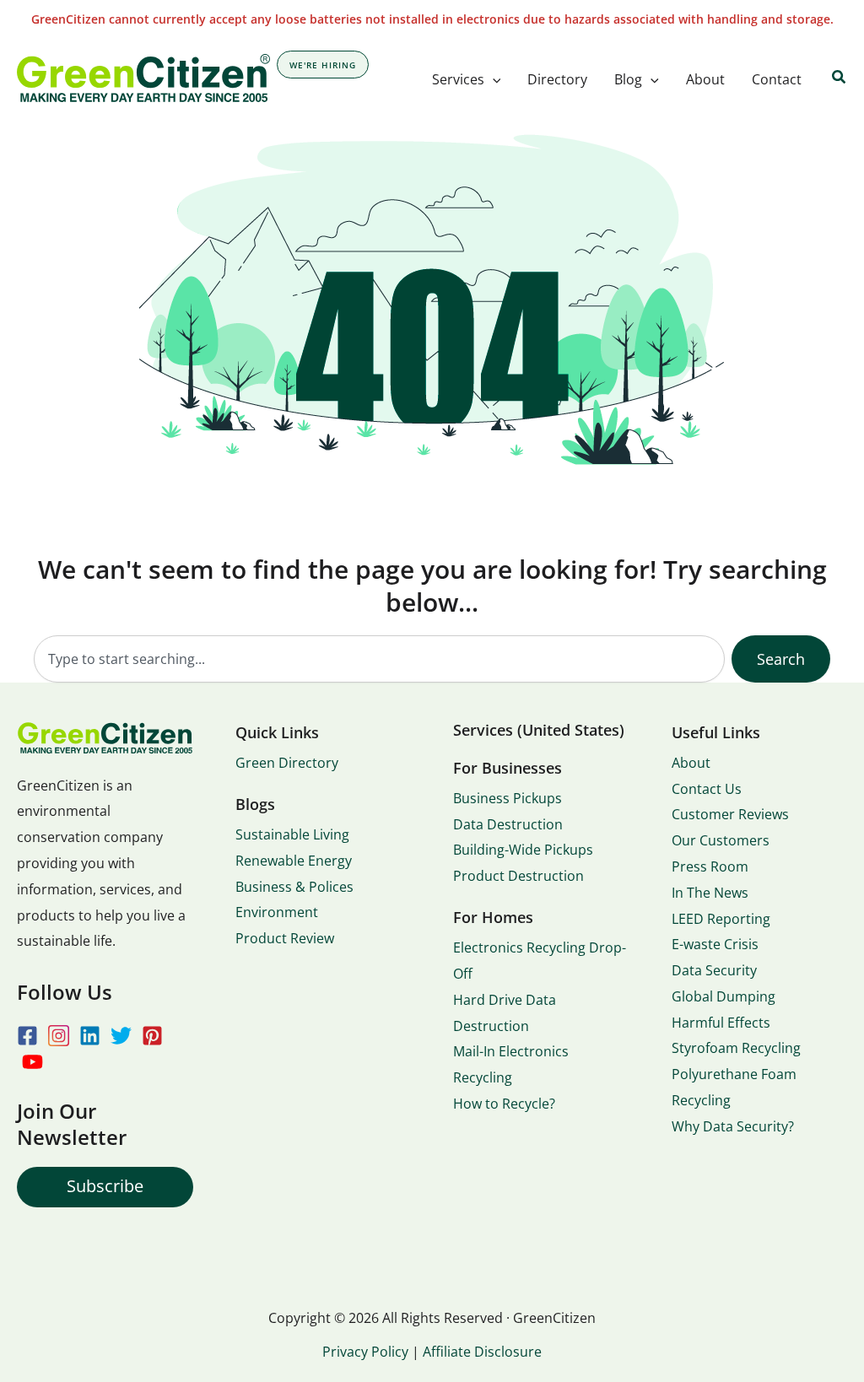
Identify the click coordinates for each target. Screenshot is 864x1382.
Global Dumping (723, 996)
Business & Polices (294, 886)
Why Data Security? (733, 1126)
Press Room (710, 866)
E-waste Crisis (715, 944)
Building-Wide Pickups (523, 849)
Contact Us (707, 789)
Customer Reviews (730, 814)
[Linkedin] (89, 1035)
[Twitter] (121, 1035)
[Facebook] (27, 1035)
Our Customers (721, 840)
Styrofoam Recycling (736, 1048)
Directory (557, 79)
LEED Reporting (721, 919)
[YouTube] (32, 1061)
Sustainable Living (292, 834)
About (705, 79)
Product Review (284, 938)
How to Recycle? (504, 1103)
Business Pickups (507, 798)
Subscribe (105, 1185)
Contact (777, 79)
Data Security (714, 970)
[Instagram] (58, 1035)
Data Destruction (508, 824)
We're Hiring (322, 65)
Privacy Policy (365, 1351)
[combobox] (379, 659)
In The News (710, 892)
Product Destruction (518, 875)
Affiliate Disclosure (482, 1351)
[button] (492, 79)
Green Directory (286, 762)
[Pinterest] (152, 1035)
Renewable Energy (293, 860)
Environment (276, 912)
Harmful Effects (721, 1022)
